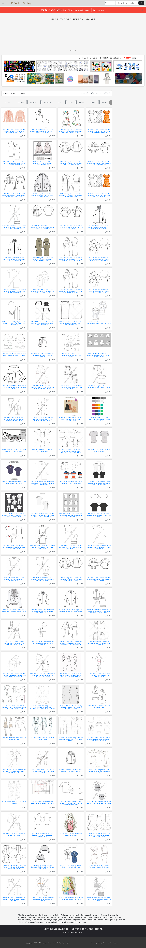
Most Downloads (9, 93)
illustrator (34, 102)
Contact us (114, 943)
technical (47, 102)
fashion (7, 102)
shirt (71, 102)
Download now (98, 10)
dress (104, 102)
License (106, 943)
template (20, 102)
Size (18, 93)
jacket (93, 102)
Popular (23, 93)
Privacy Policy (96, 943)
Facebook (78, 932)
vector (60, 102)
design (81, 102)
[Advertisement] (73, 36)
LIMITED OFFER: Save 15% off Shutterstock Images (100, 58)
